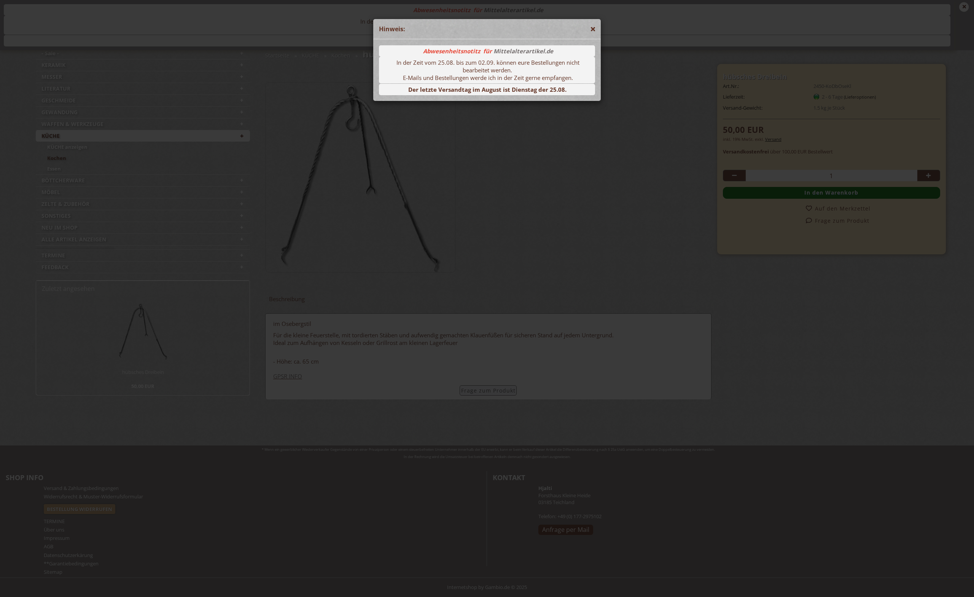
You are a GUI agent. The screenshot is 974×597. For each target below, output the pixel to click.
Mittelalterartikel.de (523, 51)
